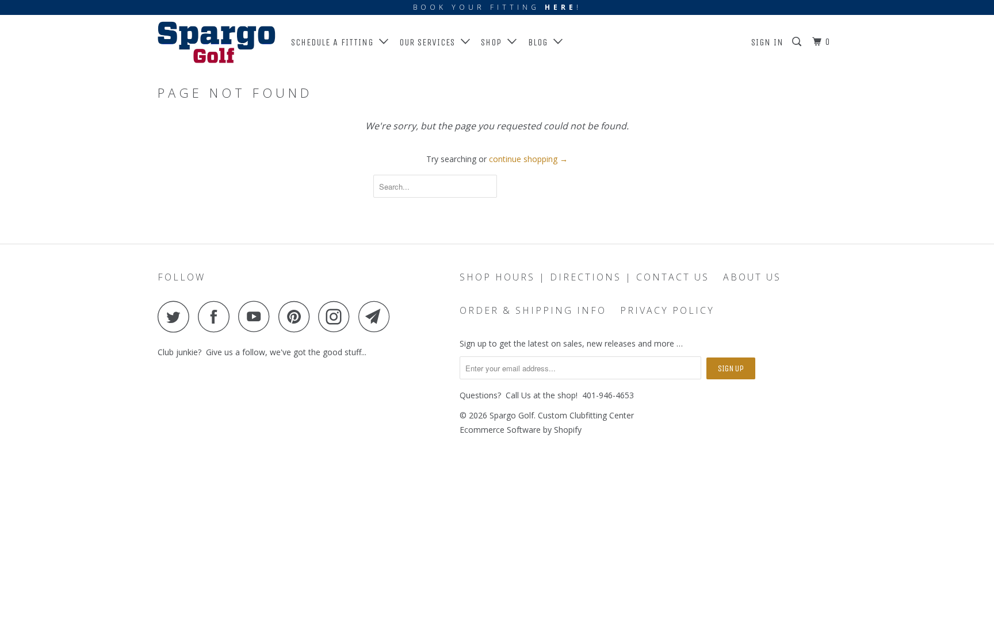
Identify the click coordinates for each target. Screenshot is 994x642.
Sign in (767, 42)
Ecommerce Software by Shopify (521, 429)
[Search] (798, 42)
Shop (494, 42)
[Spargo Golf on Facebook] (217, 316)
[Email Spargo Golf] (377, 316)
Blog (540, 42)
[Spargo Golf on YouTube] (257, 316)
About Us (752, 277)
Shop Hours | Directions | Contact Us (584, 277)
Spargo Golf (512, 415)
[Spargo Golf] (217, 42)
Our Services (430, 42)
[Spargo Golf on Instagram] (337, 316)
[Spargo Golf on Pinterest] (297, 316)
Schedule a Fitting (335, 42)
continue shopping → (528, 158)
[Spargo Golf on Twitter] (177, 316)
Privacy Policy (667, 310)
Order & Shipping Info (533, 310)
